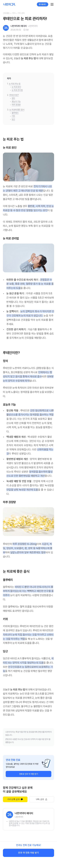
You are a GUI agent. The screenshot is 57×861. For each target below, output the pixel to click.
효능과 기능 (16, 101)
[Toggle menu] (52, 4)
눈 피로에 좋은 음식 (16, 109)
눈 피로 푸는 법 (14, 83)
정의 (13, 98)
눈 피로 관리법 (17, 90)
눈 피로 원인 (16, 87)
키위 (13, 116)
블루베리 (15, 113)
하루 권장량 (16, 105)
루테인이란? (14, 95)
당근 (13, 119)
